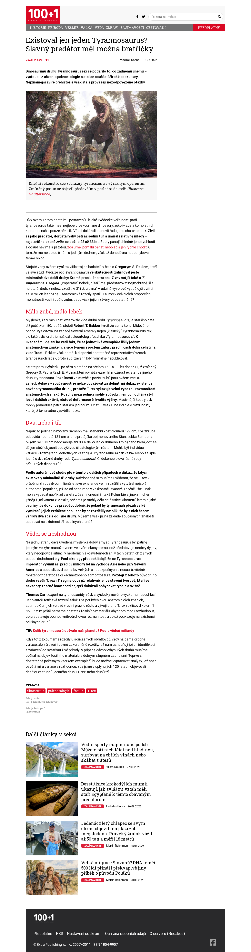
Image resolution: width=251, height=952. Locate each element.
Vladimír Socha (129, 60)
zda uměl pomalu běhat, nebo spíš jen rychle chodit (107, 247)
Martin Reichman (117, 845)
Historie (38, 27)
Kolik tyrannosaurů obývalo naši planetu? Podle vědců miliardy (83, 631)
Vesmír (72, 27)
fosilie (79, 691)
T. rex (91, 691)
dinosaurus (35, 691)
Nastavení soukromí (84, 933)
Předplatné (209, 27)
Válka (87, 27)
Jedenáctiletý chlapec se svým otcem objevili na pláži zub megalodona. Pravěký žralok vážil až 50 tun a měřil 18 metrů (116, 831)
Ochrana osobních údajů (125, 933)
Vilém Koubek (115, 767)
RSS (59, 933)
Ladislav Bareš (115, 806)
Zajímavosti (132, 27)
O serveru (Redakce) (167, 933)
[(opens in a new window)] (137, 16)
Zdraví (112, 27)
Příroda (55, 27)
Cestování (156, 27)
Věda (99, 27)
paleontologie (59, 691)
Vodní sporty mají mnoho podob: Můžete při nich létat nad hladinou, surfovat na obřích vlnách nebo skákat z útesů (117, 752)
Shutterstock (39, 194)
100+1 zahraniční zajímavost (42, 701)
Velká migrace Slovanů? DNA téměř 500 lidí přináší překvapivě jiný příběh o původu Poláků (118, 868)
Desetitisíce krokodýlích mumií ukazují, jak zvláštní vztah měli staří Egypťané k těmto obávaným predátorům (116, 791)
